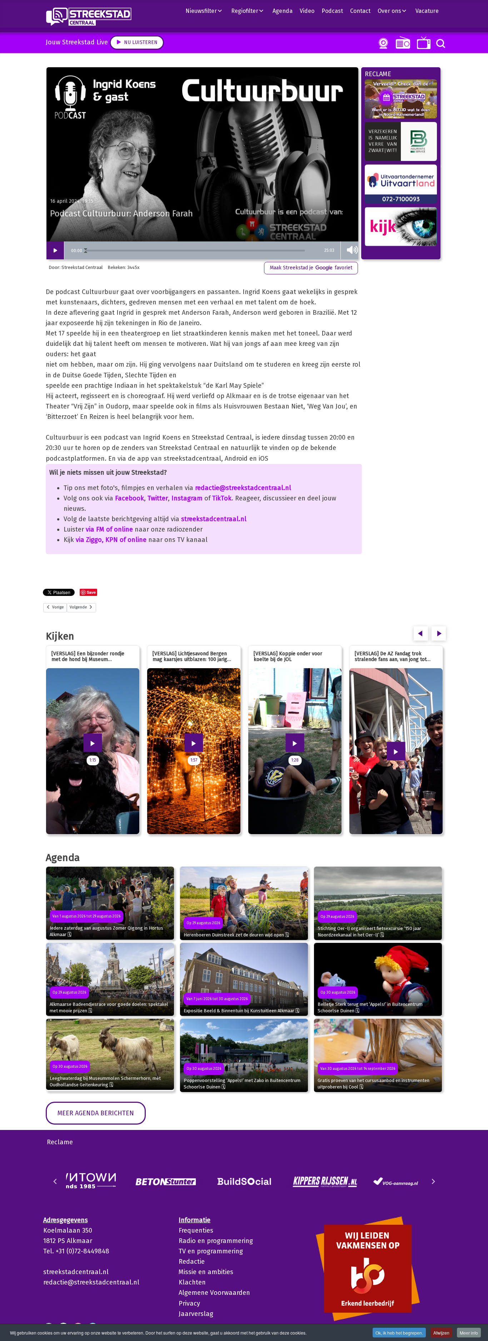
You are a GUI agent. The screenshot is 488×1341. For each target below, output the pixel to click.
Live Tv (422, 42)
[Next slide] (433, 1181)
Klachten (192, 1282)
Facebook (129, 498)
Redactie (192, 1262)
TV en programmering (211, 1251)
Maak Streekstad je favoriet (311, 268)
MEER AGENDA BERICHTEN (96, 1113)
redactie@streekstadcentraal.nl (243, 488)
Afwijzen (441, 1333)
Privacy (189, 1303)
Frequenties (196, 1230)
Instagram (187, 498)
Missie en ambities (206, 1272)
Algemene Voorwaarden (214, 1293)
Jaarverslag (196, 1314)
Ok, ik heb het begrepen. (399, 1333)
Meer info (469, 1333)
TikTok (221, 498)
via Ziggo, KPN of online (111, 540)
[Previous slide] (55, 1181)
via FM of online (109, 529)
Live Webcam (382, 43)
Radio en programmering (216, 1241)
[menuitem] (206, 10)
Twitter (158, 498)
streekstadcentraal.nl (214, 519)
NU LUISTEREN (401, 42)
